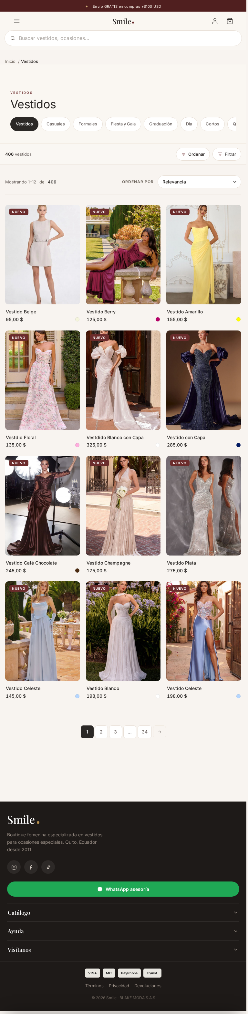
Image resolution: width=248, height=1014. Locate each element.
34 (145, 731)
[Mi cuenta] (215, 21)
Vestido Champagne (108, 563)
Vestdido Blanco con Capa (115, 437)
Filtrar (230, 154)
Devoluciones (147, 985)
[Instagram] (14, 867)
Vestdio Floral (21, 437)
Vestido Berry (101, 311)
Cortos (212, 123)
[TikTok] (48, 867)
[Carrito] (229, 21)
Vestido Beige (21, 311)
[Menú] (17, 21)
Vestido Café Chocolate (31, 563)
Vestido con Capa (186, 437)
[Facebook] (31, 867)
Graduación (160, 123)
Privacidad (119, 985)
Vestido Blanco (103, 688)
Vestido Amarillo (185, 311)
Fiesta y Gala (123, 123)
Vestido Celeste (23, 688)
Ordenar (196, 154)
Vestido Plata (181, 563)
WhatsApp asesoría (127, 889)
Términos (94, 985)
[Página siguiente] (159, 731)
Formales (87, 123)
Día (189, 123)
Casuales (55, 123)
